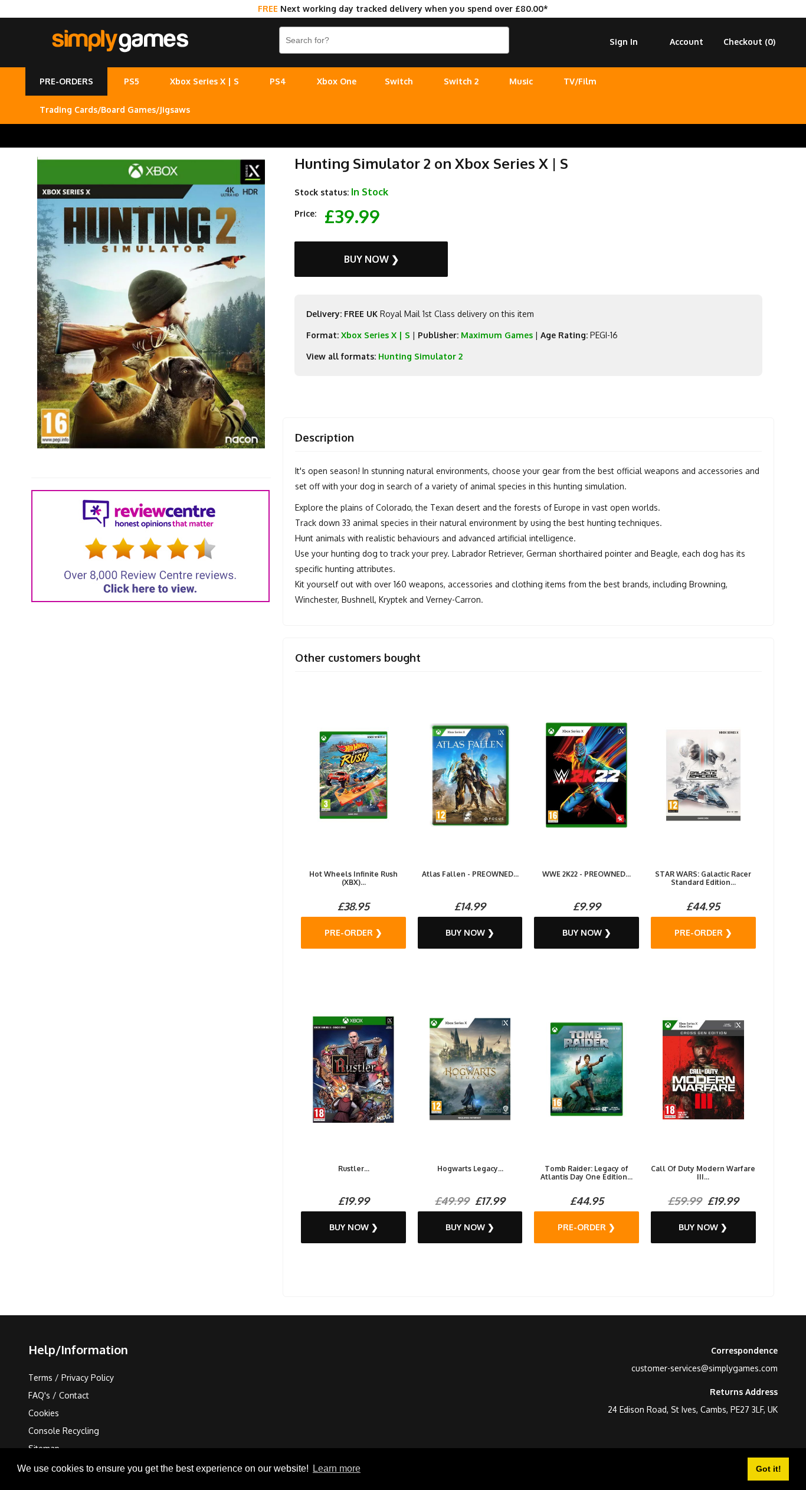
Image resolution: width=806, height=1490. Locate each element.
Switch (399, 81)
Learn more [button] (337, 1468)
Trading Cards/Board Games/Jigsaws (115, 109)
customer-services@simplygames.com (704, 1368)
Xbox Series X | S (204, 81)
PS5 (131, 81)
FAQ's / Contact (58, 1395)
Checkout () (749, 42)
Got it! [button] (768, 1468)
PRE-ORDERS (66, 81)
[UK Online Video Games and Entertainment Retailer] (120, 41)
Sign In (624, 42)
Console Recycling (63, 1431)
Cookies (43, 1413)
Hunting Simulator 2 (420, 356)
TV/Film (580, 81)
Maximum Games (497, 335)
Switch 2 (461, 81)
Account (686, 42)
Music (521, 81)
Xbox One (336, 81)
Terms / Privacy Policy (71, 1378)
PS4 (278, 81)
